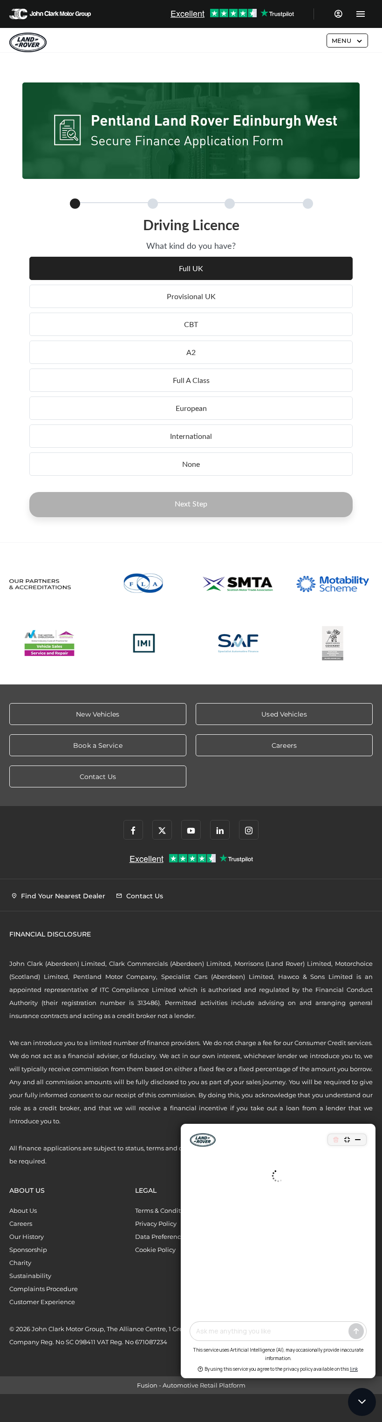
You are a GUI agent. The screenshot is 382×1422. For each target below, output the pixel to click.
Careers (20, 1223)
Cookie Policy (155, 1249)
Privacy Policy (156, 1223)
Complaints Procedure (43, 1288)
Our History (26, 1236)
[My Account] (338, 14)
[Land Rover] (28, 42)
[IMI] (144, 643)
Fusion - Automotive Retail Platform (191, 1385)
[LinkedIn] (220, 830)
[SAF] (238, 643)
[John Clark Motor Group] (50, 14)
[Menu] (360, 14)
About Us (23, 1210)
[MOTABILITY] (333, 584)
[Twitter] (162, 830)
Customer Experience (42, 1302)
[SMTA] (238, 584)
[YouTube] (191, 830)
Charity (20, 1262)
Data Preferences (161, 1236)
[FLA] (144, 584)
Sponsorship (28, 1249)
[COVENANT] (333, 643)
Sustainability (30, 1275)
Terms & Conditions (164, 1210)
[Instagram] (249, 830)
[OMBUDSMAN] (49, 643)
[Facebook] (133, 830)
